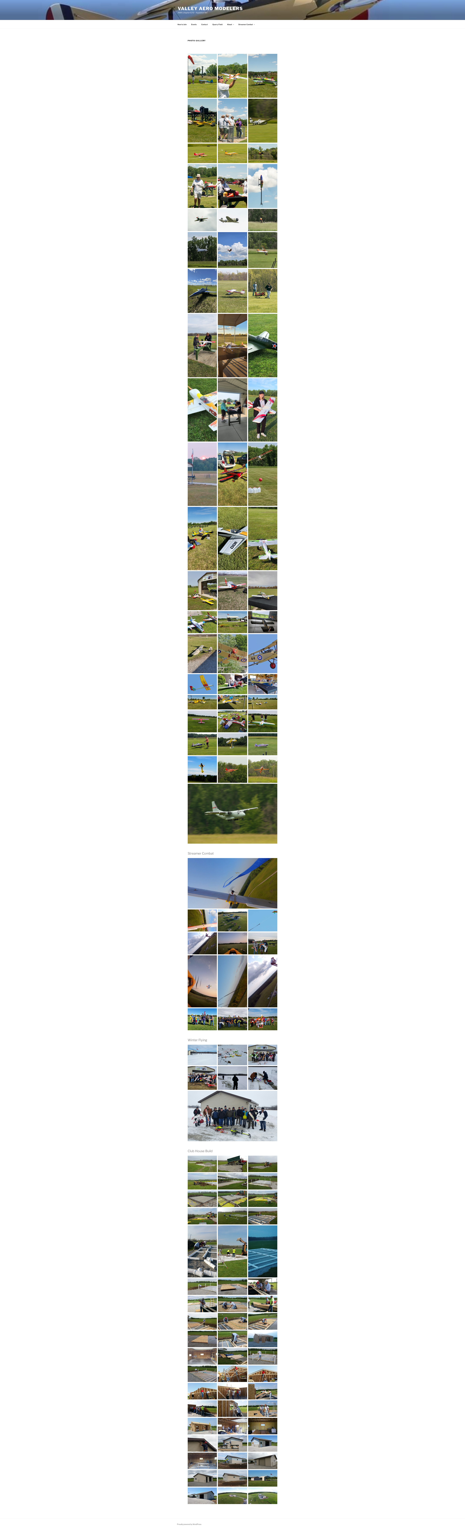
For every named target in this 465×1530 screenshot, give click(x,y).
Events (194, 24)
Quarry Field (217, 24)
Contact (204, 24)
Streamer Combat (245, 24)
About (229, 24)
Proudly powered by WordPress (189, 1524)
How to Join (182, 24)
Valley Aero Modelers (210, 8)
